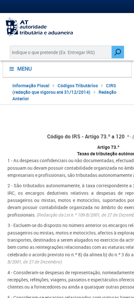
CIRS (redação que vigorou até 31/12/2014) (64, 88)
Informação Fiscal (30, 85)
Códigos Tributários (78, 85)
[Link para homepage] (67, 26)
